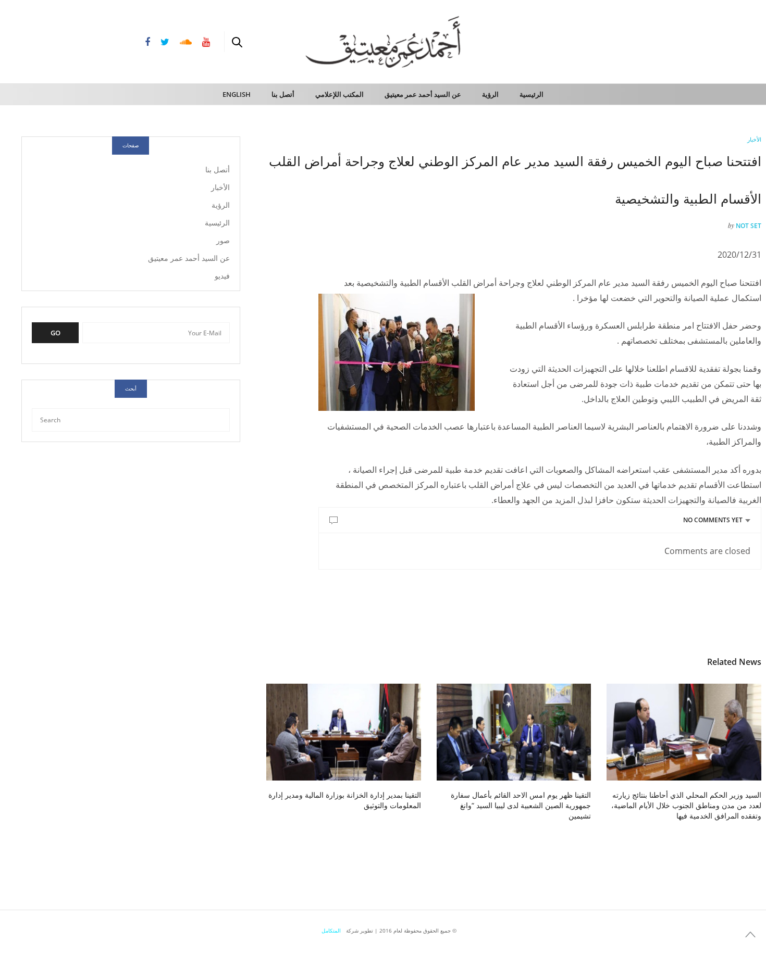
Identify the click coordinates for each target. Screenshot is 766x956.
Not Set (748, 225)
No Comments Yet (713, 519)
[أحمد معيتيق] (713, 40)
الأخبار (754, 139)
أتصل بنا (282, 94)
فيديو (222, 276)
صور (223, 240)
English (237, 94)
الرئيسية (531, 94)
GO (55, 332)
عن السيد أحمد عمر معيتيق (423, 94)
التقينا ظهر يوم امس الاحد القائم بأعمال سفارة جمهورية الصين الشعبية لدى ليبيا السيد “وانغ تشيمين (521, 805)
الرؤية (490, 94)
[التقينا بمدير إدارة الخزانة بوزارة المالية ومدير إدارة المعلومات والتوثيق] (343, 732)
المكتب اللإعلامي (339, 94)
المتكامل (331, 930)
